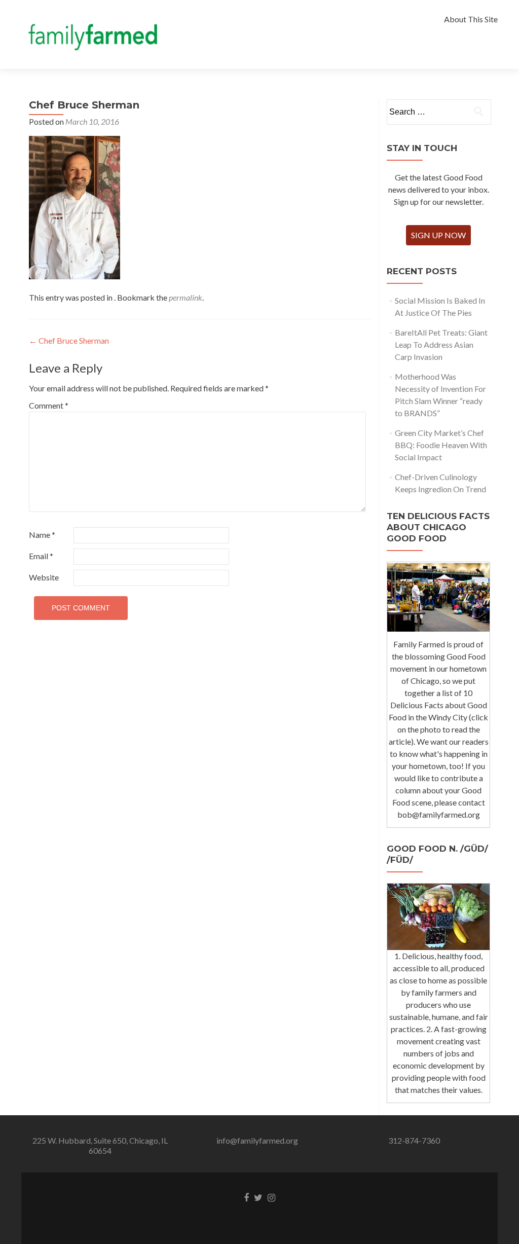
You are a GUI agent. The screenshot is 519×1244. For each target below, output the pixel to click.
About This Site (471, 19)
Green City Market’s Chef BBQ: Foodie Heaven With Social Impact (441, 445)
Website (44, 577)
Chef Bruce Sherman (69, 340)
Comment (48, 405)
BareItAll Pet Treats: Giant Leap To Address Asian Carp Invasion (441, 344)
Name (42, 534)
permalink (185, 297)
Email (41, 556)
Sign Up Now (438, 235)
